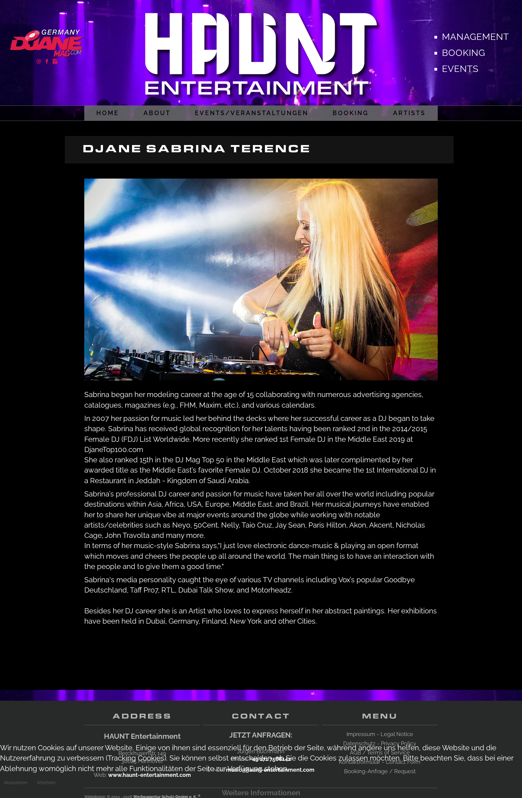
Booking (463, 52)
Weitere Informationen (261, 792)
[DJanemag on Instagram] (55, 61)
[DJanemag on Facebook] (46, 61)
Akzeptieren (15, 782)
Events (460, 68)
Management (475, 36)
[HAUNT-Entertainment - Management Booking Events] (261, 51)
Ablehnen (46, 782)
